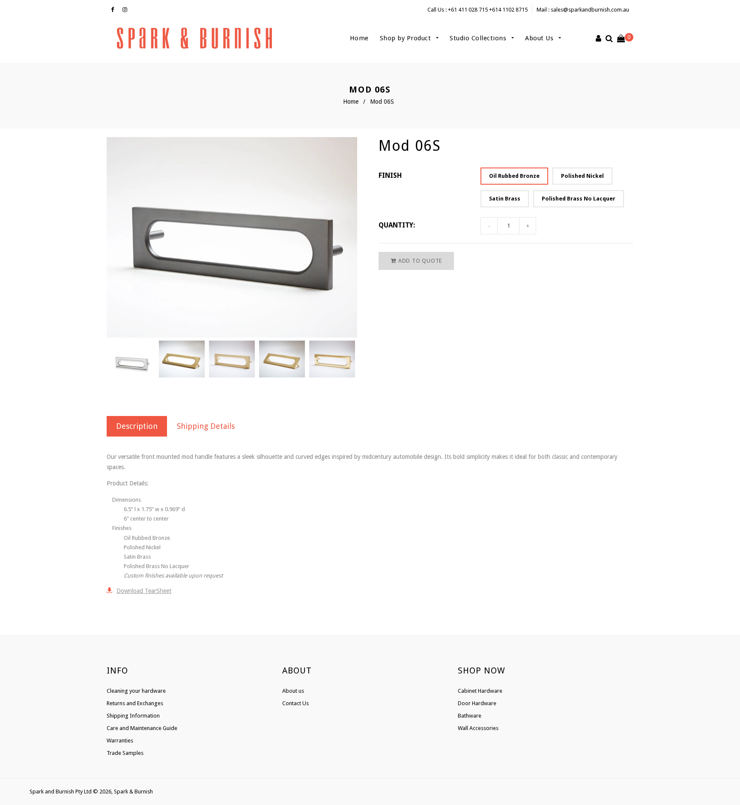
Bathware (469, 715)
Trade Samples (125, 753)
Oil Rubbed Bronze (514, 176)
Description (137, 426)
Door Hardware (477, 703)
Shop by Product (406, 38)
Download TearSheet (143, 590)
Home (359, 38)
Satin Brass (504, 198)
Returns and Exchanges (135, 703)
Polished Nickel (582, 176)
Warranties (120, 740)
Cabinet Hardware (480, 691)
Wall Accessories (478, 728)
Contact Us (295, 703)
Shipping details (206, 426)
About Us (540, 38)
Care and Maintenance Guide (142, 728)
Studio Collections (479, 38)
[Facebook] (114, 10)
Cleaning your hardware (136, 691)
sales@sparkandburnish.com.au (590, 9)
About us (293, 691)
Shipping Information (133, 715)
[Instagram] (126, 10)
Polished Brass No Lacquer (578, 198)
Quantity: (397, 225)
